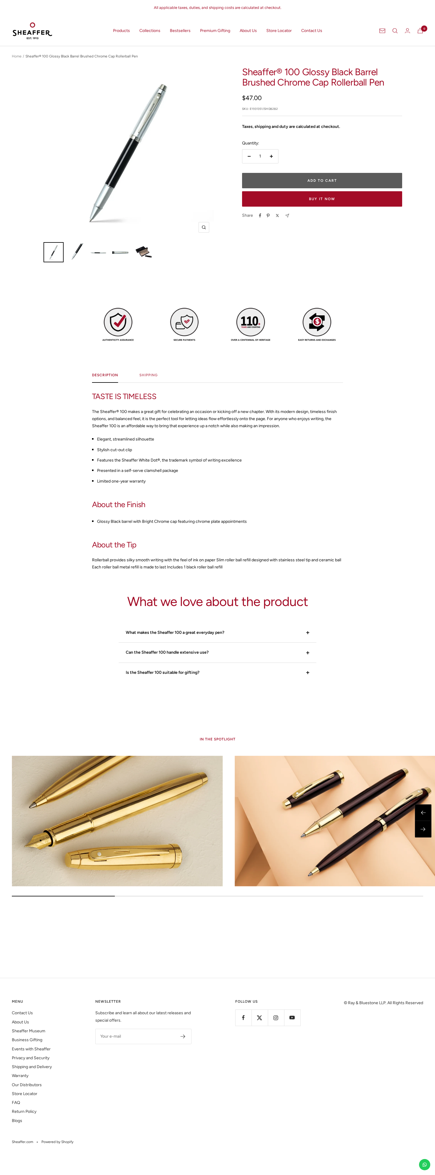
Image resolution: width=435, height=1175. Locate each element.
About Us (248, 30)
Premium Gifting (215, 30)
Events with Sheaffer (31, 1049)
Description (105, 375)
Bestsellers (180, 30)
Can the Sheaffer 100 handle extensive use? (167, 652)
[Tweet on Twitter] (277, 215)
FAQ (16, 1102)
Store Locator (279, 30)
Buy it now (322, 199)
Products (121, 30)
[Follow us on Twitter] (260, 1018)
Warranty (20, 1075)
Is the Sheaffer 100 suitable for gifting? (162, 672)
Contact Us (311, 30)
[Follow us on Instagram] (276, 1018)
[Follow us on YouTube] (292, 1018)
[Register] (183, 1036)
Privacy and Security (30, 1057)
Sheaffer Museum (28, 1030)
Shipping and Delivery (32, 1066)
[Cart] (420, 30)
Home (17, 56)
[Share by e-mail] (287, 216)
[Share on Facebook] (260, 215)
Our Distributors (27, 1084)
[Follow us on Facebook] (243, 1018)
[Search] (395, 30)
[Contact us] (424, 1164)
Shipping (148, 375)
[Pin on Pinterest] (268, 215)
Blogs (17, 1120)
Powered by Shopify (57, 1142)
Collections (149, 30)
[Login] (407, 30)
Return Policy (24, 1111)
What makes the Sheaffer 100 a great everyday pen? (175, 632)
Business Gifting (27, 1039)
